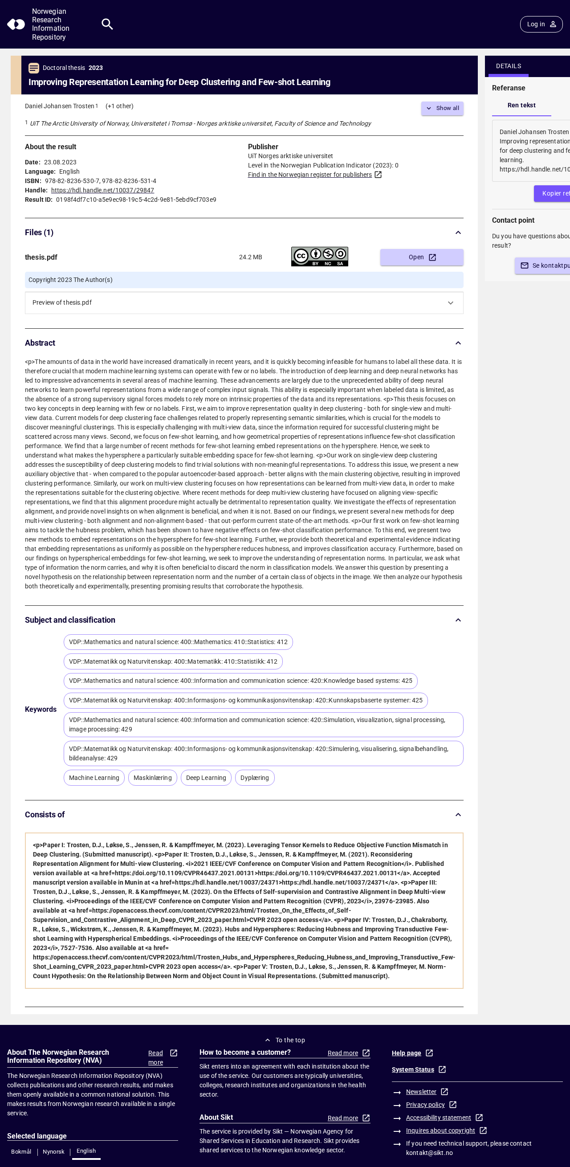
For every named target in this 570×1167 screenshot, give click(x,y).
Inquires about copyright (440, 1130)
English (86, 1150)
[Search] (107, 24)
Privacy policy (425, 1104)
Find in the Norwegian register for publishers (310, 174)
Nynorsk (54, 1151)
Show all (447, 108)
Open (416, 257)
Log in (536, 24)
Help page (406, 1053)
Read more (155, 1057)
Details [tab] (508, 65)
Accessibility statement (438, 1117)
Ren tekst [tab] (522, 105)
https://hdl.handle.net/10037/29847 (102, 190)
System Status (413, 1069)
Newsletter (421, 1091)
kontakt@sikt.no (429, 1152)
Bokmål (21, 1151)
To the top (290, 1040)
